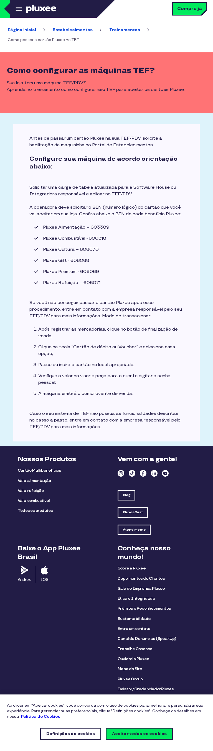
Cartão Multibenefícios (39, 470)
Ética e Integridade (136, 598)
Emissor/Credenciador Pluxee (146, 689)
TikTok (132, 473)
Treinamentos (124, 29)
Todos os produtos (35, 510)
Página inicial (22, 29)
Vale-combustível (34, 500)
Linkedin (154, 473)
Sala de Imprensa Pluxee (141, 588)
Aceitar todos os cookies (139, 733)
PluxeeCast (133, 512)
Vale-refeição (31, 490)
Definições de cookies (70, 733)
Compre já (189, 8)
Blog (126, 495)
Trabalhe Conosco (135, 649)
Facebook (143, 473)
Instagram (121, 473)
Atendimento (134, 530)
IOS (44, 579)
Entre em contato (134, 628)
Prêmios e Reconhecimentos (144, 608)
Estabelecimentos (73, 29)
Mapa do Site (130, 668)
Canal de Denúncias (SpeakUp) (147, 638)
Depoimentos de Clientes (141, 578)
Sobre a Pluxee (132, 568)
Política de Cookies (40, 716)
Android (24, 579)
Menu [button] (18, 9)
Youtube (165, 473)
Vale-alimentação (34, 480)
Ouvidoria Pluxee (133, 659)
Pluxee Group (130, 679)
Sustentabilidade (134, 618)
